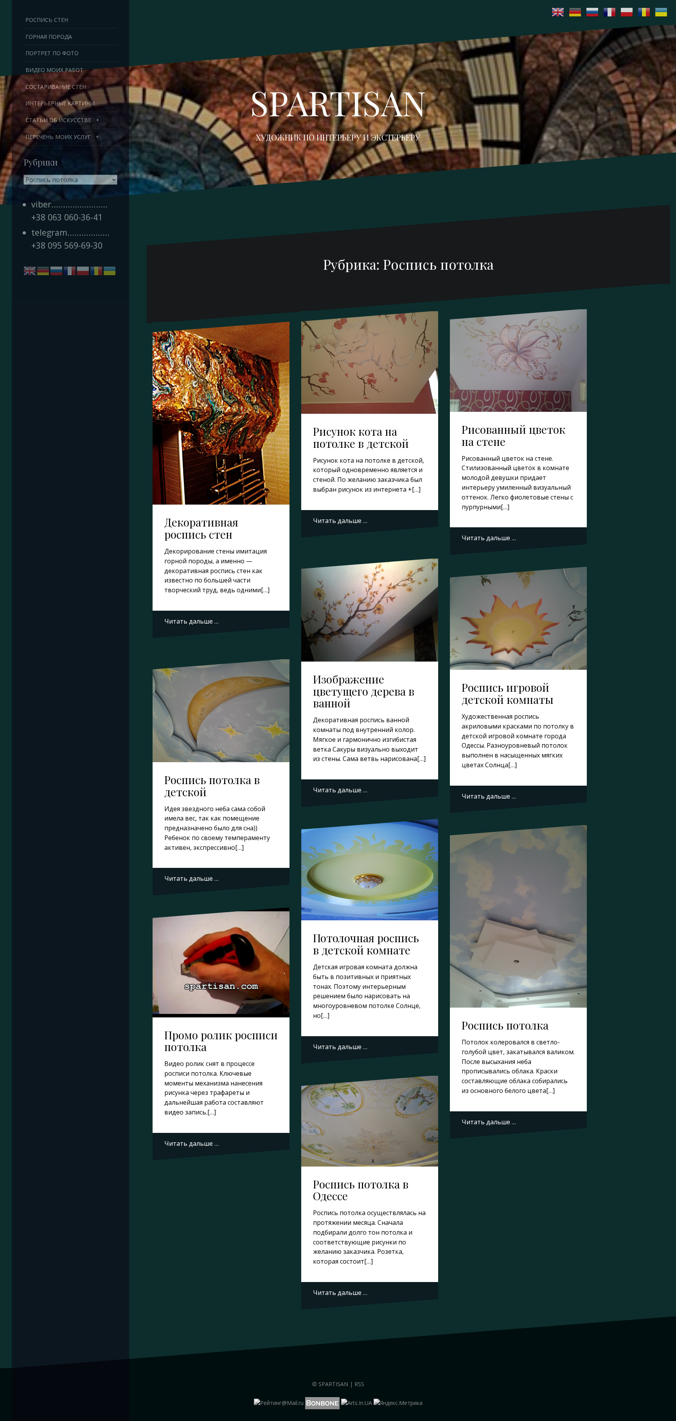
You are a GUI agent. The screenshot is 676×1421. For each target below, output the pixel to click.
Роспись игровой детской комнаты (508, 693)
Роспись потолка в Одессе (360, 1190)
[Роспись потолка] (518, 909)
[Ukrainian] (661, 12)
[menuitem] (70, 120)
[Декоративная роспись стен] (221, 406)
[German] (575, 12)
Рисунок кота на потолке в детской (361, 437)
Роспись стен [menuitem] (46, 19)
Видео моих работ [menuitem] (54, 70)
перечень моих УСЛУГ (58, 137)
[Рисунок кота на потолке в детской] (370, 363)
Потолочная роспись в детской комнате (366, 944)
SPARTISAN (338, 102)
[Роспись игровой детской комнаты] (518, 619)
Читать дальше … (191, 621)
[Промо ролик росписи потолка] (221, 963)
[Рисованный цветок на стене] (518, 361)
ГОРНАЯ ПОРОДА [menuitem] (48, 36)
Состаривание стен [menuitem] (55, 86)
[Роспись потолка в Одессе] (370, 1123)
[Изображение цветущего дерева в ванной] (370, 611)
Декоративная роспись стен (201, 528)
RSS (359, 1384)
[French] (609, 12)
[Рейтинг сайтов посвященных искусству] (356, 1402)
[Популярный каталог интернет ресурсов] (322, 1402)
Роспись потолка (505, 1025)
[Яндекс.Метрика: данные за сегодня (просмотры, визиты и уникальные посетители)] (398, 1403)
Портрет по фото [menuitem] (52, 53)
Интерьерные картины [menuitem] (60, 103)
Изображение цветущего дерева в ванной (363, 691)
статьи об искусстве (58, 120)
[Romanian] (644, 12)
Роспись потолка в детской (212, 785)
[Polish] (627, 12)
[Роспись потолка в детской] (221, 711)
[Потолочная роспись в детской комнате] (370, 871)
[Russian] (592, 12)
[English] (558, 12)
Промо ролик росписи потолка (221, 1041)
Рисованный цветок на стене (513, 435)
